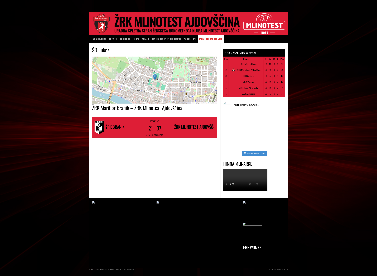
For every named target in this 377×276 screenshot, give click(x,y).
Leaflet (194, 103)
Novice (113, 39)
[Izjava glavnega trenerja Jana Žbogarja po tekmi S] (233, 118)
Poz (226, 59)
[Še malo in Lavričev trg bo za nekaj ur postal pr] (233, 143)
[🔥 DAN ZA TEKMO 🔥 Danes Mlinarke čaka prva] (233, 130)
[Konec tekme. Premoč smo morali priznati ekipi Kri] (254, 118)
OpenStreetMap (206, 103)
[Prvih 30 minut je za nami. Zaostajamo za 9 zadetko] (275, 118)
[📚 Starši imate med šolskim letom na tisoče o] (275, 130)
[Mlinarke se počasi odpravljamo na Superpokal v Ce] (254, 130)
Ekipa (136, 39)
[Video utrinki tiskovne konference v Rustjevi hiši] (254, 143)
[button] (155, 77)
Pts (282, 59)
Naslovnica (99, 39)
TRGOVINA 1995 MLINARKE (166, 39)
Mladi (145, 39)
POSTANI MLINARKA (211, 39)
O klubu (125, 39)
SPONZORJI (190, 39)
